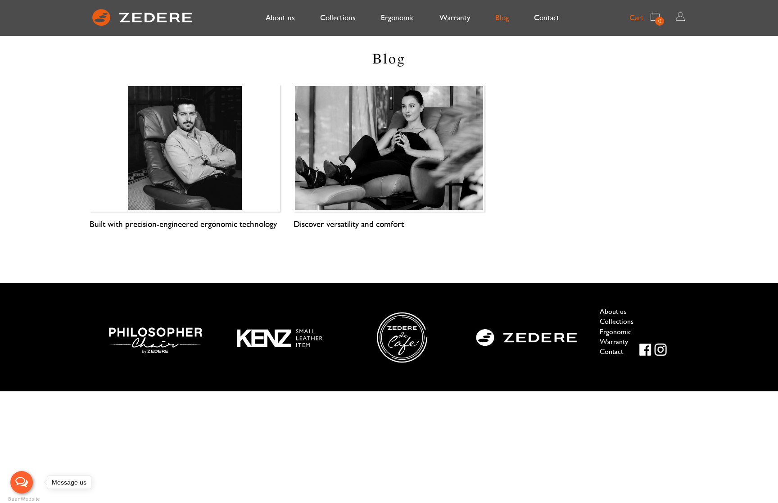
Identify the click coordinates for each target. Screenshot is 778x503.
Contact (546, 17)
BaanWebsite (21, 499)
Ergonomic (397, 17)
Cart (645, 18)
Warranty (454, 17)
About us (280, 17)
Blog (502, 17)
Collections (338, 17)
